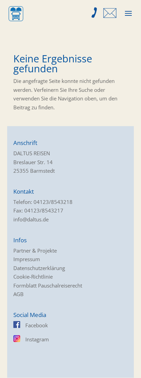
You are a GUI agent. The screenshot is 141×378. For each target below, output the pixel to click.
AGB (18, 294)
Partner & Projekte (35, 250)
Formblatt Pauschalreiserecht (47, 285)
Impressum (26, 259)
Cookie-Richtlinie (33, 276)
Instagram (37, 339)
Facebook (36, 325)
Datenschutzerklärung (39, 268)
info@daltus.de (31, 219)
